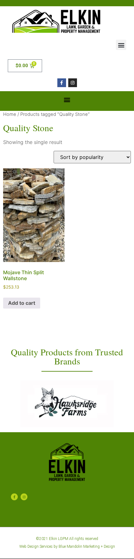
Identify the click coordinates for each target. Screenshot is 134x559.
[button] (121, 45)
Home (9, 114)
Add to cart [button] (21, 303)
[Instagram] (72, 82)
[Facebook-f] (61, 82)
